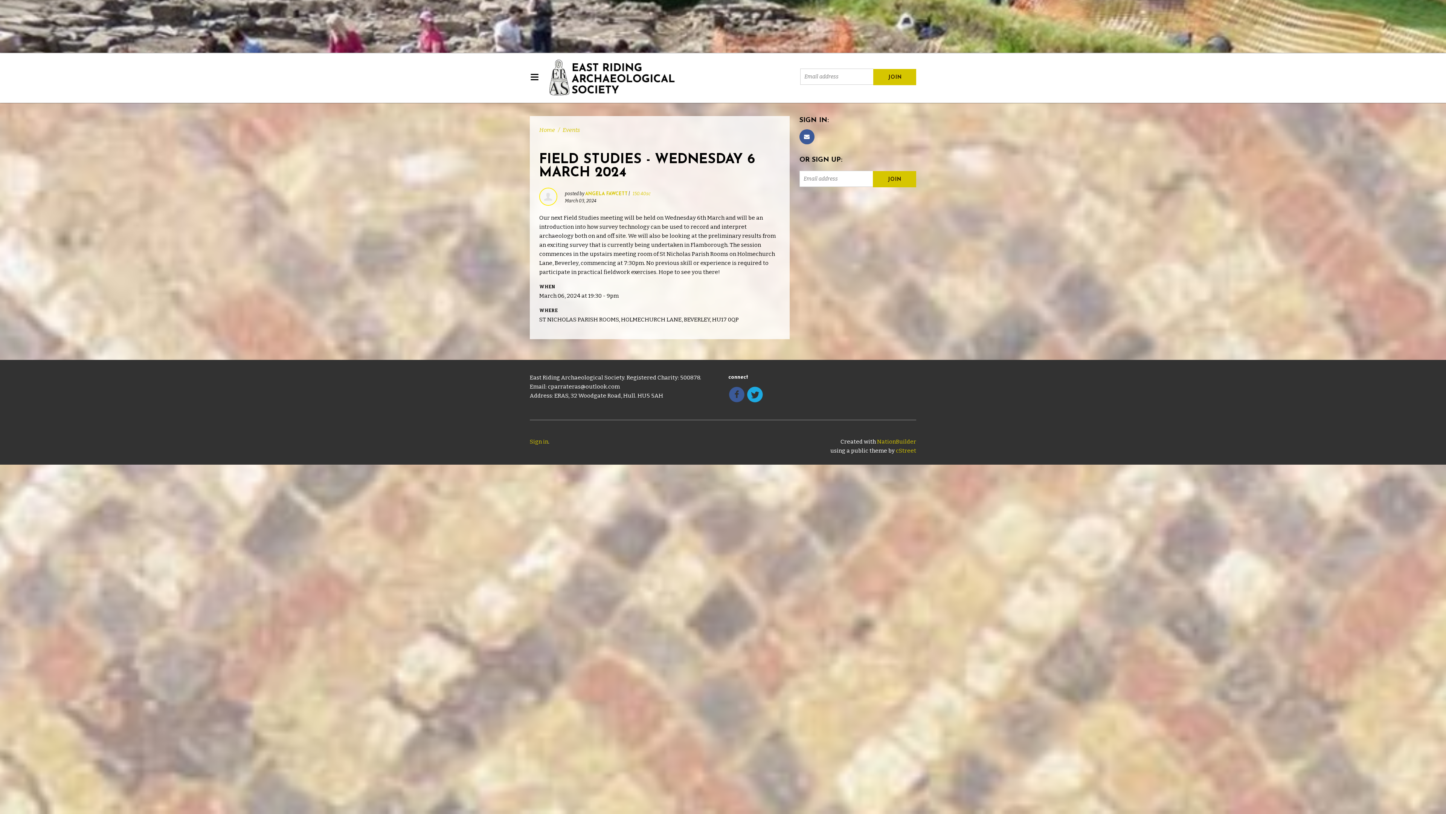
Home (547, 130)
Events (571, 130)
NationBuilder (896, 441)
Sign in (539, 441)
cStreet (906, 450)
